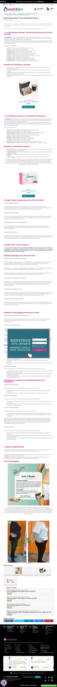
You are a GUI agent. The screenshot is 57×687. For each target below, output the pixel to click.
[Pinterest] (49, 680)
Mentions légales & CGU (33, 650)
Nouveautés (18, 648)
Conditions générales (33, 648)
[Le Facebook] (45, 677)
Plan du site (7, 652)
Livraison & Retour (8, 647)
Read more (9, 593)
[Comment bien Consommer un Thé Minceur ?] (16, 603)
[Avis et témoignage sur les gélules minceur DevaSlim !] (17, 589)
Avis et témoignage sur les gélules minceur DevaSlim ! (21, 591)
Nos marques (18, 650)
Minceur (11, 20)
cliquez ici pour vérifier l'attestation (39, 673)
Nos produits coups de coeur (17, 20)
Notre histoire (31, 647)
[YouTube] (45, 680)
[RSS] (52, 677)
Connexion (39, 9)
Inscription (38, 677)
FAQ (5, 650)
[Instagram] (52, 680)
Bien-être (8, 20)
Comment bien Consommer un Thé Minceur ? (19, 605)
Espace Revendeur (32, 652)
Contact (13, 4)
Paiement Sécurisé (8, 648)
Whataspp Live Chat (51, 685)
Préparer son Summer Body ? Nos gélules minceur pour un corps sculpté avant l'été (29, 612)
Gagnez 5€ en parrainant (20, 652)
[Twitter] (49, 677)
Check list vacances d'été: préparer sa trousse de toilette (22, 598)
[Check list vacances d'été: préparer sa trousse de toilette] (18, 596)
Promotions (18, 647)
